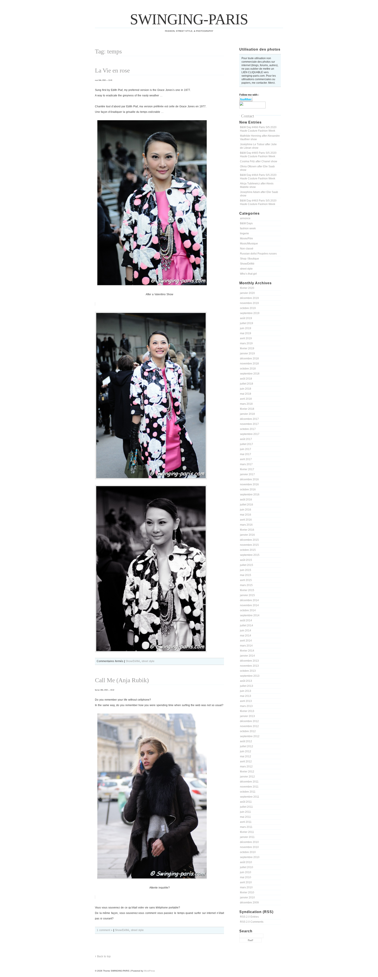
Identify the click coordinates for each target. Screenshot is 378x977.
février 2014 (247, 650)
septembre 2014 (249, 615)
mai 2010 (245, 877)
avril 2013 (246, 701)
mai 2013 (245, 696)
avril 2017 (246, 459)
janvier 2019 (247, 353)
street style (246, 268)
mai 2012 (245, 756)
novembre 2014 (249, 605)
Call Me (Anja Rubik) (122, 680)
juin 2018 (245, 388)
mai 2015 (245, 575)
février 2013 (247, 711)
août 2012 (246, 741)
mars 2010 (246, 887)
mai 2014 (245, 635)
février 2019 (247, 348)
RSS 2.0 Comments (251, 921)
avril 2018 (246, 398)
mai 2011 (245, 816)
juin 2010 (245, 872)
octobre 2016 (248, 489)
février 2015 (247, 590)
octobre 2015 (248, 549)
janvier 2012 (247, 776)
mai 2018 (245, 393)
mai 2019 (245, 333)
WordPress (149, 971)
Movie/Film (246, 238)
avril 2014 (246, 640)
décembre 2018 (249, 358)
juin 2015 (245, 570)
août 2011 (246, 801)
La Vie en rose (112, 70)
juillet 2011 (246, 806)
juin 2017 (245, 449)
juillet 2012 (246, 746)
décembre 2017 (249, 418)
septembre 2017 (249, 434)
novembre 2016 (249, 484)
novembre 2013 (249, 665)
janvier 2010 (247, 897)
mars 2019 (246, 343)
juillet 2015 (246, 565)
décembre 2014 (249, 600)
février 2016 (247, 529)
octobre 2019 (248, 308)
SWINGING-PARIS (189, 19)
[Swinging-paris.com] (252, 107)
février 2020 (247, 288)
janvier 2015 (247, 595)
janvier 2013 (247, 716)
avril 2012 (246, 761)
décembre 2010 (249, 842)
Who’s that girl (248, 273)
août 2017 (246, 439)
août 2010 (246, 862)
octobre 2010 (248, 852)
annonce (245, 218)
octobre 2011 (248, 791)
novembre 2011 (249, 786)
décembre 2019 (249, 298)
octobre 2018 (248, 368)
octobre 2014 (248, 610)
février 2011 (247, 832)
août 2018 (246, 378)
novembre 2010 (249, 847)
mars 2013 (246, 706)
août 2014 (246, 620)
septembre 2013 (249, 675)
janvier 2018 (247, 413)
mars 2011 (246, 827)
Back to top (104, 956)
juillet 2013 (246, 685)
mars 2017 (246, 464)
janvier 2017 (247, 474)
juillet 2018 (246, 383)
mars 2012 (246, 766)
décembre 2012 (249, 721)
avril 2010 (246, 882)
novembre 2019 (249, 303)
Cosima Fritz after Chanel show (258, 161)
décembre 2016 (249, 479)
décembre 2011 (249, 781)
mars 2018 (246, 403)
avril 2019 (246, 338)
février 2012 (247, 771)
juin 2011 (245, 811)
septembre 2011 (249, 796)
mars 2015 (246, 585)
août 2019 (246, 318)
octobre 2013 (248, 670)
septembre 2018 (249, 373)
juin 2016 (245, 509)
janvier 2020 (247, 293)
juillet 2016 (246, 504)
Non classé (246, 248)
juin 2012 (245, 751)
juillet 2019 (246, 323)
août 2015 (246, 560)
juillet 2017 (246, 444)
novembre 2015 (249, 544)
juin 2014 (245, 630)
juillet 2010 (246, 867)
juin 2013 (245, 691)
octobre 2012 (248, 731)
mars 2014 (246, 645)
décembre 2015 (249, 539)
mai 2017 (245, 454)
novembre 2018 (249, 363)
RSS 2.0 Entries (249, 916)
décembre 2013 (249, 660)
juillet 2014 (246, 625)
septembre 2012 (249, 736)
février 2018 (247, 408)
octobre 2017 (248, 429)
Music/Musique (249, 243)
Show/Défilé (247, 263)
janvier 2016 (247, 534)
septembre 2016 (249, 494)
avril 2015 (246, 580)
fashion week (248, 228)
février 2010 (247, 892)
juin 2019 (245, 328)
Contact (247, 116)
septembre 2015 (249, 555)
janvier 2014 (247, 655)
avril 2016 (246, 519)
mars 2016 (246, 524)
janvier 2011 (247, 837)
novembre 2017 (249, 424)
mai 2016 (245, 514)
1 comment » (104, 930)
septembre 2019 (249, 313)
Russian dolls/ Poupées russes (258, 253)
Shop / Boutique (249, 258)
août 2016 (246, 499)
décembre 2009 (249, 902)
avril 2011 (246, 821)
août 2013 (246, 680)
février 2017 (247, 469)
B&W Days (246, 223)
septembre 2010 (249, 857)
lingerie (244, 233)
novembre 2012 (249, 726)
